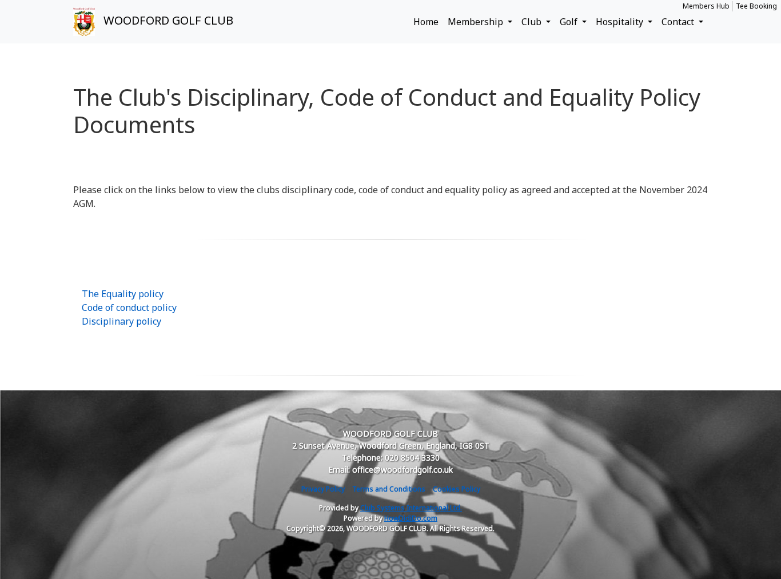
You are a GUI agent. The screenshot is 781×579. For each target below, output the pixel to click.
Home (426, 21)
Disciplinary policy (121, 321)
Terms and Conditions (388, 489)
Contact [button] (679, 21)
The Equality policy (123, 293)
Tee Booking (756, 6)
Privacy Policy (323, 489)
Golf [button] (570, 21)
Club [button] (532, 21)
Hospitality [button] (620, 21)
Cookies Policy (456, 489)
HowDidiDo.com (410, 518)
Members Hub (706, 6)
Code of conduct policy (129, 307)
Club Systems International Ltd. (411, 508)
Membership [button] (476, 21)
